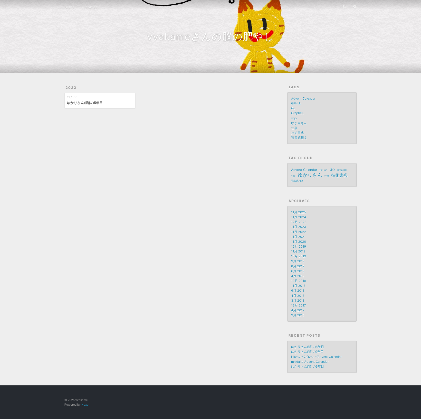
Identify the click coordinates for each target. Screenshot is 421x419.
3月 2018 (298, 300)
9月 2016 (298, 315)
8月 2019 (298, 266)
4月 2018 (298, 296)
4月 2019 (298, 276)
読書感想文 (299, 138)
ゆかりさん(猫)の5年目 (85, 103)
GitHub (296, 103)
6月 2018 (298, 290)
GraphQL (297, 113)
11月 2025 (298, 212)
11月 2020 (298, 241)
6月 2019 (298, 271)
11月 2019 (298, 251)
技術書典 (297, 133)
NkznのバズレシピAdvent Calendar (316, 357)
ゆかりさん (299, 123)
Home (69, 7)
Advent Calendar (303, 98)
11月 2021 (298, 237)
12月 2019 (298, 246)
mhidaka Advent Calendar (310, 361)
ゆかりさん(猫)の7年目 (307, 352)
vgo (294, 118)
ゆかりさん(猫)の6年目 (307, 366)
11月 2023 (298, 227)
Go (293, 108)
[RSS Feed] (344, 6)
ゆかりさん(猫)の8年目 (307, 347)
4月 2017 (297, 310)
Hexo (84, 404)
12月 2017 (298, 305)
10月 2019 (298, 256)
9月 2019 (298, 261)
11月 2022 (298, 232)
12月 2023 (298, 222)
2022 (71, 87)
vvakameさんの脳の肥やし (210, 36)
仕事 (294, 128)
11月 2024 (298, 217)
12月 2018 (298, 281)
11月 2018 (298, 286)
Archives (89, 7)
